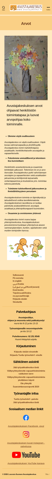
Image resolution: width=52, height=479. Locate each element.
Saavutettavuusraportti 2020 (26, 387)
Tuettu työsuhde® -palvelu (26, 399)
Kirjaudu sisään (20, 299)
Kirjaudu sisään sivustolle (26, 352)
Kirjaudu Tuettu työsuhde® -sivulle (26, 355)
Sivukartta (17, 302)
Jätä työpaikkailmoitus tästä (26, 367)
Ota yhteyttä (26, 383)
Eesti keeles (18, 290)
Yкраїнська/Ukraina (22, 293)
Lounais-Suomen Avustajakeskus (22, 474)
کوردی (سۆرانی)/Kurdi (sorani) (26, 287)
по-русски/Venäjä (21, 296)
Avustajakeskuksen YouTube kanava (26, 463)
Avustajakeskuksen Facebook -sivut (26, 426)
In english (17, 281)
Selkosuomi (18, 275)
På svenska (18, 278)
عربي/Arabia (18, 284)
